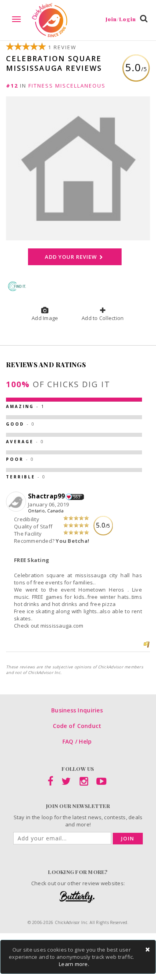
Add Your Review (71, 256)
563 (77, 497)
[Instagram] (83, 782)
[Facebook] (50, 782)
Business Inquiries (77, 710)
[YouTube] (101, 782)
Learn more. (74, 964)
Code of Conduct (77, 726)
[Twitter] (66, 782)
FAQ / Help (77, 741)
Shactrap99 (46, 496)
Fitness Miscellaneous (67, 85)
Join (127, 838)
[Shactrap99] (17, 502)
